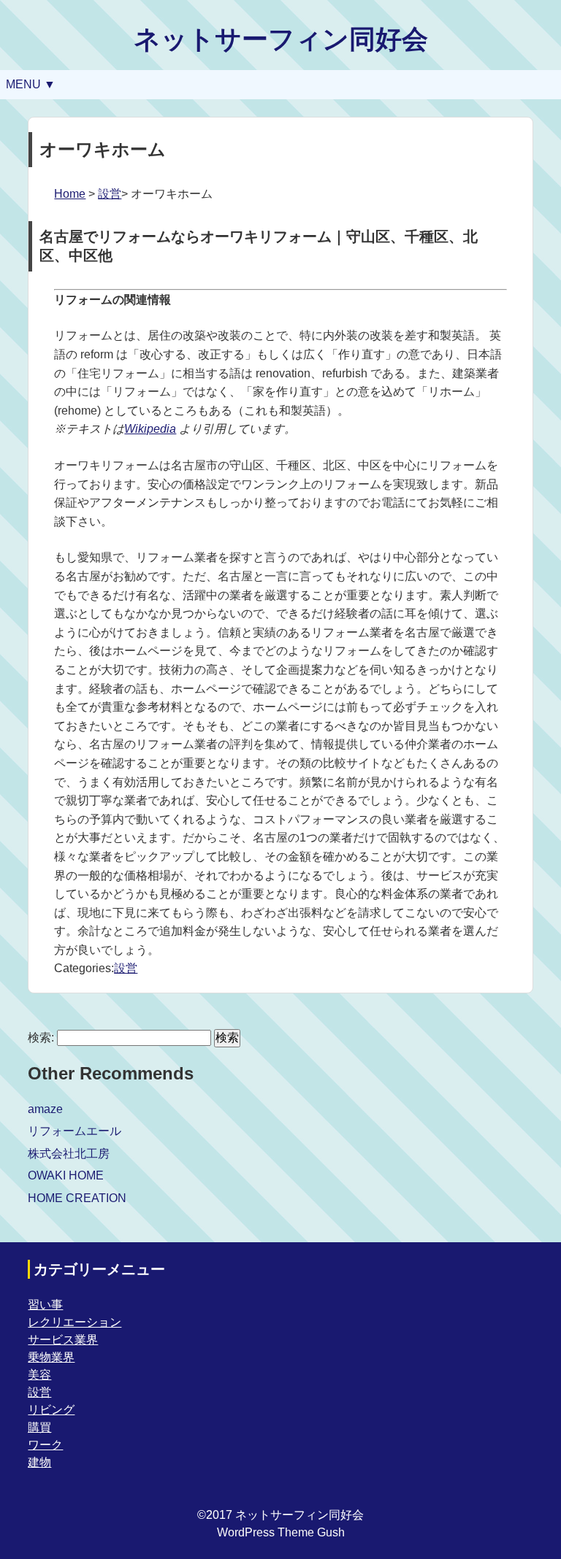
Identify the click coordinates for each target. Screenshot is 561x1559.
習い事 (45, 1304)
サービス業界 (63, 1339)
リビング (51, 1410)
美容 (39, 1375)
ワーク (45, 1445)
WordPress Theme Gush (281, 1532)
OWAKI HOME (66, 1175)
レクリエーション (74, 1322)
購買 (39, 1427)
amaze (45, 1109)
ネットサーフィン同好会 (281, 39)
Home (69, 194)
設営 (109, 194)
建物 (39, 1462)
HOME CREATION (77, 1198)
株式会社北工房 (69, 1153)
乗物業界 (51, 1357)
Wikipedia (150, 429)
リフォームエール (74, 1131)
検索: (41, 1037)
